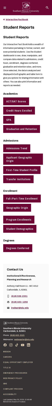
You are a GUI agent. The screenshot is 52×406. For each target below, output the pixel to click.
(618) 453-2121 (17, 335)
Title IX (7, 367)
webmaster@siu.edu (24, 340)
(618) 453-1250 (19, 302)
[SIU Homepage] (26, 7)
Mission (7, 351)
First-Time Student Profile (21, 170)
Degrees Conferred (17, 248)
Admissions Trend (16, 148)
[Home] (15, 323)
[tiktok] (17, 345)
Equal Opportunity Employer (18, 362)
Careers (7, 357)
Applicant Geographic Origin (19, 159)
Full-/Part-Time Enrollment (22, 198)
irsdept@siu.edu (20, 308)
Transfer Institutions (18, 179)
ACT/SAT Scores (16, 101)
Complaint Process (13, 389)
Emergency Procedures (15, 373)
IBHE (5, 383)
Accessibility (10, 394)
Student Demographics (19, 229)
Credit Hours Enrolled (19, 110)
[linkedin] (28, 345)
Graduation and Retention (21, 129)
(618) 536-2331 (19, 296)
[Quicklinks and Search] (47, 7)
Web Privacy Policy (12, 378)
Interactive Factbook (17, 19)
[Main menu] (4, 7)
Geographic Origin (17, 208)
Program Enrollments (18, 219)
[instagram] (11, 345)
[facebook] (5, 345)
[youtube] (23, 345)
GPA (8, 120)
